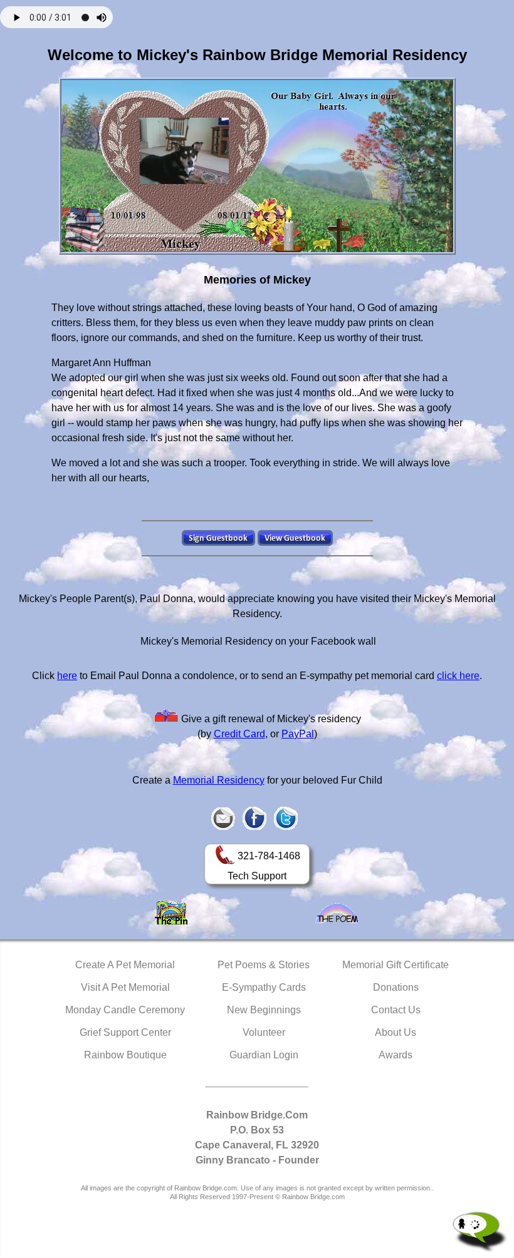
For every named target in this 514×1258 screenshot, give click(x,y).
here (67, 675)
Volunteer (264, 1032)
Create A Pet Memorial (125, 964)
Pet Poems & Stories (264, 964)
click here (458, 675)
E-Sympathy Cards (264, 987)
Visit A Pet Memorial (125, 987)
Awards (395, 1055)
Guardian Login (263, 1055)
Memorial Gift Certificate (395, 964)
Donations (396, 987)
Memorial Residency (219, 780)
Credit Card (239, 734)
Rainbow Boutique (125, 1055)
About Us (395, 1032)
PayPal (297, 734)
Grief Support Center (125, 1032)
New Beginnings (264, 1010)
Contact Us (396, 1010)
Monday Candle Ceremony (125, 1010)
